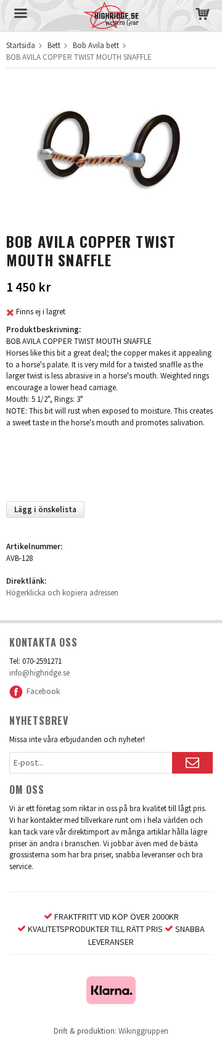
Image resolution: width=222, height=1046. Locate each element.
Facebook (41, 691)
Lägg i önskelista (45, 509)
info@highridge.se (39, 673)
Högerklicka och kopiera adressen (62, 592)
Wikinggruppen (143, 1031)
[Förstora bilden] (111, 152)
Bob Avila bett (96, 45)
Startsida (20, 45)
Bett (53, 45)
